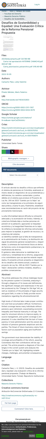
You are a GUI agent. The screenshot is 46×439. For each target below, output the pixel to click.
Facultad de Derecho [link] (12, 14)
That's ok (39, 436)
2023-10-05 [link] (6, 74)
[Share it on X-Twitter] (12, 152)
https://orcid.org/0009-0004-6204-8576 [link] (18, 110)
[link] (16, 59)
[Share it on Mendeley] (16, 152)
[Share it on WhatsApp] (4, 152)
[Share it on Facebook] (8, 152)
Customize (5, 436)
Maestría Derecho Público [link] (14, 16)
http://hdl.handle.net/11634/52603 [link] (15, 100)
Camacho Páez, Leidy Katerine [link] (14, 82)
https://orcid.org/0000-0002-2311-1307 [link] (18, 107)
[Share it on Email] (21, 152)
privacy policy (28, 431)
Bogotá (9, 422)
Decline (32, 436)
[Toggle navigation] (42, 4)
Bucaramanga (19, 422)
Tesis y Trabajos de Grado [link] (19, 11)
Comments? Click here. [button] (23, 409)
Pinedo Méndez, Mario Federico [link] (14, 92)
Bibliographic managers (18, 158)
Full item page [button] (11, 403)
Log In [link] (37, 4)
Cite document (18, 164)
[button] (14, 4)
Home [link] (4, 11)
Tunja (37, 422)
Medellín (29, 422)
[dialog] (23, 430)
